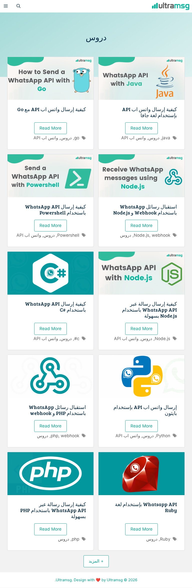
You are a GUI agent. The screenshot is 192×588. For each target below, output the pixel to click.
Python (163, 435)
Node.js (141, 235)
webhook (161, 235)
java (166, 137)
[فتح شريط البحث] (18, 6)
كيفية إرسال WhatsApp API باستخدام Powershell (55, 209)
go (76, 137)
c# (76, 338)
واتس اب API (133, 137)
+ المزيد (96, 561)
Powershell (68, 235)
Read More (141, 128)
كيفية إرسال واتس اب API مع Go (51, 109)
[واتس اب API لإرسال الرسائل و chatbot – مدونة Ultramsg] (171, 6)
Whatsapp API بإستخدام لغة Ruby (146, 507)
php (54, 435)
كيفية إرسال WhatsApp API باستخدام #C (55, 306)
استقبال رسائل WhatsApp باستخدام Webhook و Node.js (145, 209)
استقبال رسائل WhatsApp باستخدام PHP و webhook (57, 409)
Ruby (165, 539)
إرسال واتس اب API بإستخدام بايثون (145, 409)
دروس (154, 137)
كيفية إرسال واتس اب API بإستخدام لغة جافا (149, 112)
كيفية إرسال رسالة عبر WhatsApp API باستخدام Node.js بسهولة (149, 309)
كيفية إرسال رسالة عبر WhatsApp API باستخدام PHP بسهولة (53, 510)
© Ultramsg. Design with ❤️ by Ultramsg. (91, 580)
